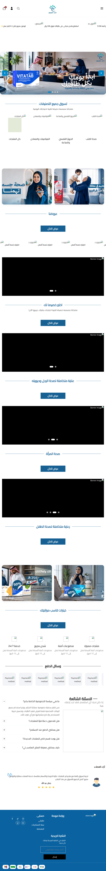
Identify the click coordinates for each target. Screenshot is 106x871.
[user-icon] (12, 8)
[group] (91, 129)
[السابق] (4, 73)
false (23, 823)
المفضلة (40, 828)
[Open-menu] (101, 8)
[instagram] (23, 819)
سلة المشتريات (38, 824)
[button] (55, 291)
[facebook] (12, 819)
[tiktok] (18, 819)
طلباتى (41, 820)
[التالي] (101, 73)
